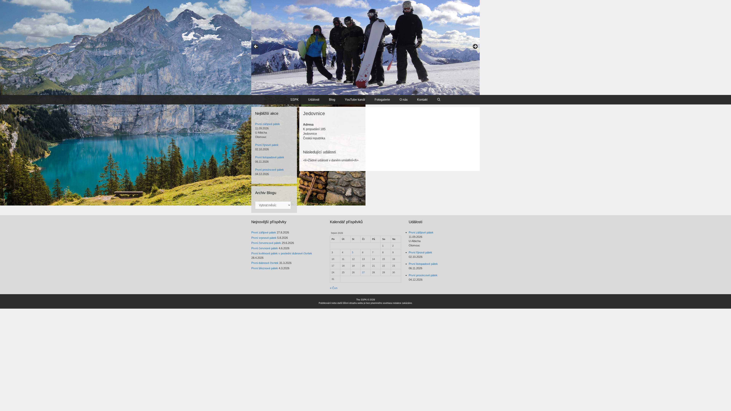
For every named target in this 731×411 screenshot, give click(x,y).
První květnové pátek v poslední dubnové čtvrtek (281, 253)
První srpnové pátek (263, 237)
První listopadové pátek (269, 157)
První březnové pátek (264, 268)
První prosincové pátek (269, 169)
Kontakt (422, 99)
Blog (332, 99)
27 (363, 272)
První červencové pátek (266, 243)
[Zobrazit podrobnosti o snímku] (365, 47)
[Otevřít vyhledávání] (439, 99)
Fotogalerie (382, 99)
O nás (404, 99)
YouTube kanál (355, 99)
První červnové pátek (264, 248)
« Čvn (333, 288)
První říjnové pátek (267, 145)
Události (313, 99)
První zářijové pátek (267, 124)
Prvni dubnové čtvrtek (265, 262)
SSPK (294, 99)
